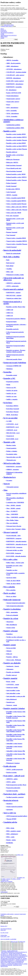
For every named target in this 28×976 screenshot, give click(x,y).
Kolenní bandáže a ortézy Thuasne (16, 180)
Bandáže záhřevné (11, 152)
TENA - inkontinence (12, 113)
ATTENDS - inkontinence (14, 69)
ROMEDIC (9, 843)
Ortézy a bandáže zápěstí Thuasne (16, 204)
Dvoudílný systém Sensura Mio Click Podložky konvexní (15, 735)
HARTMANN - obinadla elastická (16, 541)
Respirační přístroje (10, 800)
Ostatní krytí (10, 436)
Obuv (5, 490)
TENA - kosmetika (11, 116)
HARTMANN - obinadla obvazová (16, 544)
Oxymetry (9, 480)
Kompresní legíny (11, 321)
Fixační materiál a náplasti (13, 289)
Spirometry (9, 809)
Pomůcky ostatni (9, 645)
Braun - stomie (10, 681)
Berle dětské (9, 266)
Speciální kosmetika (12, 791)
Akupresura (9, 621)
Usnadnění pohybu (10, 822)
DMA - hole (9, 272)
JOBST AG (9, 313)
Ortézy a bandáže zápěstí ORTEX (16, 201)
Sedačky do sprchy (11, 390)
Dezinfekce (9, 634)
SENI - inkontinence (12, 107)
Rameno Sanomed (11, 232)
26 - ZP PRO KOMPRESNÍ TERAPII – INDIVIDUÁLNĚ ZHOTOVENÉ (14, 965)
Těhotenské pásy (11, 460)
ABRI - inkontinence (12, 66)
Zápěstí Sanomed (11, 247)
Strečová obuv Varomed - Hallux (16, 529)
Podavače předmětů (12, 615)
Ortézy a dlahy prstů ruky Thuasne (16, 209)
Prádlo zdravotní (9, 766)
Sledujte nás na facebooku (6, 881)
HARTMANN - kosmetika (14, 87)
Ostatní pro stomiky (12, 687)
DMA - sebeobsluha (12, 612)
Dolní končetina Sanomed (14, 165)
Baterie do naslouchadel (12, 250)
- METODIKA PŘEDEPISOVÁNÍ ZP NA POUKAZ (13, 952)
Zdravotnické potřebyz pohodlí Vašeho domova (7, 25)
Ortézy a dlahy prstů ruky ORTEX (16, 207)
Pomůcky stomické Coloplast (14, 708)
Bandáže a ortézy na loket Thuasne (16, 149)
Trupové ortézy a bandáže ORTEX (16, 241)
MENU (2, 28)
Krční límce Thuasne (12, 411)
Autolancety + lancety (12, 666)
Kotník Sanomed (11, 186)
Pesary (8, 104)
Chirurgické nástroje (12, 487)
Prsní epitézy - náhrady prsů (13, 776)
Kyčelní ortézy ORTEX (13, 189)
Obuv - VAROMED (12, 514)
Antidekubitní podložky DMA (15, 128)
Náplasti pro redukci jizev (13, 298)
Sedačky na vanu (11, 396)
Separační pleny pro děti (13, 457)
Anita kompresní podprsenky (15, 606)
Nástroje (6, 484)
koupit (17, 906)
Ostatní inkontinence (12, 96)
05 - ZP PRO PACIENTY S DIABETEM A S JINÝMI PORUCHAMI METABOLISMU (13, 958)
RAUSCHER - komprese (13, 553)
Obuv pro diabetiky (12, 523)
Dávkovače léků (11, 648)
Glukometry (9, 669)
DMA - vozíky (10, 837)
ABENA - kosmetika (12, 60)
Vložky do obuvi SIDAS (13, 583)
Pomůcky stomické (10, 678)
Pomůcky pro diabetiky (12, 663)
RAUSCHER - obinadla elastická (16, 556)
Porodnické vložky (11, 454)
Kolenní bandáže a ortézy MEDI (15, 174)
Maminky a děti (9, 442)
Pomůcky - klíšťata (12, 657)
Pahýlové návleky (11, 772)
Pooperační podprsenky (13, 788)
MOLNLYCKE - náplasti (13, 295)
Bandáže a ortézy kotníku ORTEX (16, 137)
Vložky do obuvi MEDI (13, 580)
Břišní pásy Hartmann (13, 159)
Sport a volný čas (9, 813)
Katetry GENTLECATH (13, 93)
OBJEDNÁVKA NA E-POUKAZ (9, 35)
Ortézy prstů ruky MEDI (13, 212)
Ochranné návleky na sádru (14, 550)
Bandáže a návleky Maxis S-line (15, 307)
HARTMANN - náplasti (13, 292)
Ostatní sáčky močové (12, 101)
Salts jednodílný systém (13, 693)
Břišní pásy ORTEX (12, 162)
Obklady (9, 651)
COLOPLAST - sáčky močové (15, 75)
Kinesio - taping (11, 840)
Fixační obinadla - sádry (13, 535)
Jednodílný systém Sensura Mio (15, 751)
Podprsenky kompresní (11, 600)
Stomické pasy (10, 702)
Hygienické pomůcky (12, 381)
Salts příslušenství (11, 699)
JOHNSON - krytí (11, 430)
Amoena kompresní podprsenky (15, 603)
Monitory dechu (11, 445)
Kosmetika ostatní (11, 375)
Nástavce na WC (11, 387)
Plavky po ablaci (9, 593)
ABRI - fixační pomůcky (13, 63)
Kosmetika (7, 372)
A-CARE (9, 421)
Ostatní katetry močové (13, 98)
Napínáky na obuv (11, 570)
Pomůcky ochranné (10, 631)
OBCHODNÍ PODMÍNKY (7, 32)
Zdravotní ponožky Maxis (14, 359)
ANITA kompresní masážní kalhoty (16, 816)
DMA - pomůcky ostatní (13, 831)
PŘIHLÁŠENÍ (4, 36)
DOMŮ (2, 38)
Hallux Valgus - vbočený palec (15, 562)
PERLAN (9, 654)
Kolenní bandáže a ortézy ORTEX (16, 177)
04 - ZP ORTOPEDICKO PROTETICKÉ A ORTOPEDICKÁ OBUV (14, 956)
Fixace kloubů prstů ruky (13, 168)
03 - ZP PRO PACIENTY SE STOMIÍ (15, 954)
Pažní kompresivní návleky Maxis (16, 785)
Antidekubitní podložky (13, 125)
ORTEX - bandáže (11, 195)
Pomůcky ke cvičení (10, 618)
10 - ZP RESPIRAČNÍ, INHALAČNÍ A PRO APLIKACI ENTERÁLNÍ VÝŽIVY (12, 962)
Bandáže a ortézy (9, 131)
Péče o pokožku (9, 587)
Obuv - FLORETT (12, 511)
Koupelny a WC (9, 378)
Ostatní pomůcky (11, 448)
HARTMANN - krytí (12, 427)
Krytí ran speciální (10, 418)
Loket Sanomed (11, 192)
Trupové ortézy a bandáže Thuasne (16, 244)
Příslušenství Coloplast (13, 763)
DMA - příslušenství (12, 834)
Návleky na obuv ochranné (14, 637)
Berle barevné (10, 263)
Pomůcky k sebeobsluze (12, 609)
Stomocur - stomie (11, 705)
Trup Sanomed (10, 235)
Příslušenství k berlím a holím (15, 274)
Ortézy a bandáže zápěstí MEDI (15, 198)
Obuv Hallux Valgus (12, 520)
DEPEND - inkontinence (13, 78)
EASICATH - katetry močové (15, 81)
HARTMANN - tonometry (14, 466)
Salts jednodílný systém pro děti (15, 696)
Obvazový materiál (10, 532)
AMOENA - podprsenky (13, 283)
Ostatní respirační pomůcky (14, 806)
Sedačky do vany (11, 393)
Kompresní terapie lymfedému (14, 363)
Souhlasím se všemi (5, 22)
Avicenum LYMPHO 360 (13, 366)
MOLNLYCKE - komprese (14, 547)
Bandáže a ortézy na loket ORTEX (16, 146)
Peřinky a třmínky (11, 451)
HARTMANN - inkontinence (14, 84)
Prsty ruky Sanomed (12, 215)
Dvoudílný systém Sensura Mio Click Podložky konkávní (15, 730)
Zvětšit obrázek (4, 892)
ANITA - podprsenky (12, 286)
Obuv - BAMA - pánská (13, 508)
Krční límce (7, 403)
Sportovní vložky (11, 577)
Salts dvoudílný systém (13, 690)
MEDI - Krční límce (12, 414)
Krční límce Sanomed (12, 409)
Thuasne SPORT (11, 819)
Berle (7, 260)
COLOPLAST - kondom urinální (16, 72)
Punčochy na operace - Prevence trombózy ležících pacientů (15, 351)
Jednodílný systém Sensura (14, 743)
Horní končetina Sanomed (14, 171)
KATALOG (3, 30)
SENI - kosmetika (11, 110)
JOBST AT (9, 315)
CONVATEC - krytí (12, 424)
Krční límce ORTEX (12, 406)
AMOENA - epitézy (12, 779)
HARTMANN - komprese (13, 538)
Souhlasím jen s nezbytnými (17, 22)
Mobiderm (9, 369)
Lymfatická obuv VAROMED (15, 502)
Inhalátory (9, 803)
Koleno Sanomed (11, 183)
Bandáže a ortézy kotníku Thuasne (16, 140)
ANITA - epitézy (11, 782)
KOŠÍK (2, 34)
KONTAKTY (4, 31)
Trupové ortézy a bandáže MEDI (16, 238)
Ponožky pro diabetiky (13, 672)
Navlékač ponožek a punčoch (15, 797)
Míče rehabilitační (11, 624)
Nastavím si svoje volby (6, 23)
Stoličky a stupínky (12, 399)
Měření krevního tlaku (11, 463)
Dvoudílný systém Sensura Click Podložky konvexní (15, 717)
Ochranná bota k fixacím (13, 526)
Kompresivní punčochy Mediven (15, 318)
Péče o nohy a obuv (10, 559)
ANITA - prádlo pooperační (14, 769)
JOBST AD (9, 310)
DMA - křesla (10, 828)
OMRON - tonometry (12, 469)
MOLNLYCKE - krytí (12, 433)
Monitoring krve (9, 477)
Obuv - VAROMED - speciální (15, 517)
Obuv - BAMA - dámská (13, 505)
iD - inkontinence (11, 90)
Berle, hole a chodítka (11, 257)
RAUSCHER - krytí (12, 439)
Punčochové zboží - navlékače (14, 794)
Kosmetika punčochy (12, 329)
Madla (8, 384)
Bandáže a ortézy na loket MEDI (16, 143)
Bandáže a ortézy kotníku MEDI (16, 134)
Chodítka (9, 269)
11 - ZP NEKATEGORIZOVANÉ (13, 963)
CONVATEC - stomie (12, 684)
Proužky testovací (11, 675)
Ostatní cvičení (10, 627)
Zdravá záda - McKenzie (13, 660)
